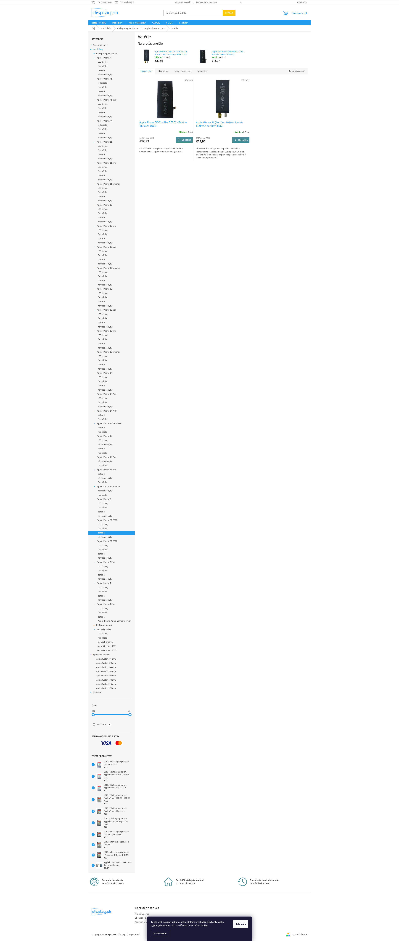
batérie (101, 70)
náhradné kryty (105, 74)
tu (206, 925)
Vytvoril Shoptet (300, 934)
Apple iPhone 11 (104, 142)
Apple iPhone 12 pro (106, 226)
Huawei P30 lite (104, 629)
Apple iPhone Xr (104, 121)
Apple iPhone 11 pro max (108, 184)
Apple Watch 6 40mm (106, 663)
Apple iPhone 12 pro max (108, 268)
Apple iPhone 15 (104, 436)
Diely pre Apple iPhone (106, 53)
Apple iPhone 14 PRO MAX (109, 423)
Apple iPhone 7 (104, 583)
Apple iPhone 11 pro (106, 163)
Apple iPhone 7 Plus (106, 604)
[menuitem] (98, 22)
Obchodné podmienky (206, 2)
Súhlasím (240, 924)
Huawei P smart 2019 (106, 646)
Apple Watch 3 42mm (106, 684)
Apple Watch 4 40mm (106, 680)
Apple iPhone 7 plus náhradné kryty (114, 621)
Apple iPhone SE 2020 (107, 520)
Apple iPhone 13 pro (106, 331)
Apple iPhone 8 (104, 499)
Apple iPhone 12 (104, 205)
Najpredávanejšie (183, 71)
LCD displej (103, 62)
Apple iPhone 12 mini (106, 247)
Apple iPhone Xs (104, 78)
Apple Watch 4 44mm (106, 675)
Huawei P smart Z (105, 642)
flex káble (102, 66)
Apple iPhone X (104, 57)
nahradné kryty (105, 558)
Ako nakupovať (182, 2)
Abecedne (202, 71)
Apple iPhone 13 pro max (108, 352)
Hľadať (229, 13)
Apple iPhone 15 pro (106, 469)
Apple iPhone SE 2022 (107, 541)
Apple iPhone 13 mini (106, 310)
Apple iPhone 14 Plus (106, 394)
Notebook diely (100, 45)
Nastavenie (159, 933)
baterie (101, 280)
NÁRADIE (97, 692)
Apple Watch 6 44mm (106, 659)
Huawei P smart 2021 (106, 650)
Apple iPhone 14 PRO (107, 411)
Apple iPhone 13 (104, 289)
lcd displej (102, 83)
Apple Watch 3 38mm (106, 688)
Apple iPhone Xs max (106, 99)
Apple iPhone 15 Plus (106, 457)
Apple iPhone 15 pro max (108, 486)
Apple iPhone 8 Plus (106, 562)
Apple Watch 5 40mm (106, 671)
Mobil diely (98, 49)
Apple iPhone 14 (104, 373)
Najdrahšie (163, 71)
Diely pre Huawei (104, 625)
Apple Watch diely (101, 654)
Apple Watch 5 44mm (106, 667)
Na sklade (103, 724)
